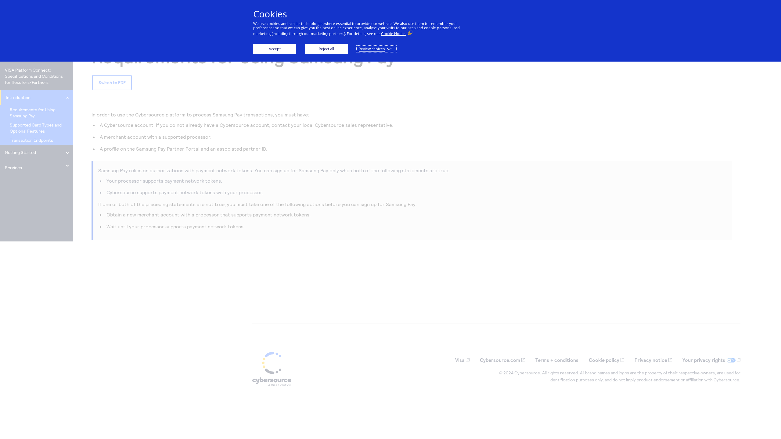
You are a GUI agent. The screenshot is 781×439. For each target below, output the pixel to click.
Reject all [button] (326, 49)
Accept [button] (275, 49)
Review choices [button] (372, 49)
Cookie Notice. (393, 33)
